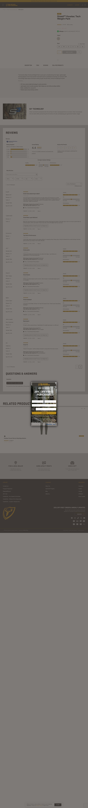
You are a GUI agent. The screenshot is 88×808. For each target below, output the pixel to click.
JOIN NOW (44, 413)
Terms (54, 424)
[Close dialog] (55, 383)
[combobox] (34, 409)
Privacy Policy (49, 424)
